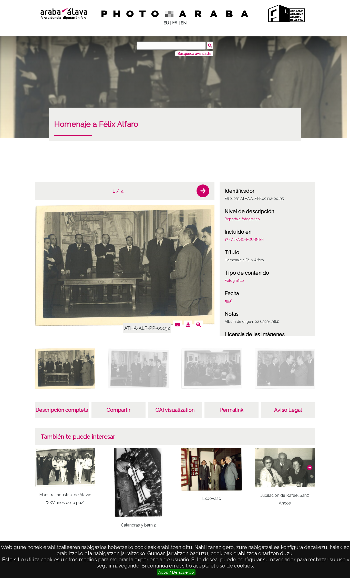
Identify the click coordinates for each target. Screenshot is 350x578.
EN (184, 22)
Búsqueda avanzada (194, 53)
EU (166, 22)
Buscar (210, 45)
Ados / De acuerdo (176, 572)
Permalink (231, 410)
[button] (203, 190)
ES (174, 22)
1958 (228, 301)
